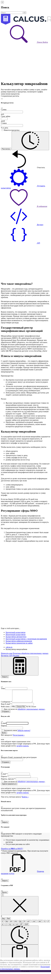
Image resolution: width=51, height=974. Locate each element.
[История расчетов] (30, 140)
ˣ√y (10, 924)
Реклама (16, 655)
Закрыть (5, 677)
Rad (8, 918)
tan (20, 921)
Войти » (25, 797)
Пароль (4, 726)
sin (11, 921)
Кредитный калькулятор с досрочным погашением (26, 639)
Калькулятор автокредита (16, 637)
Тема (3, 688)
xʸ (2, 924)
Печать (4, 892)
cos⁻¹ (34, 921)
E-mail (3, 723)
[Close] (2, 98)
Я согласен (25, 971)
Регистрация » (19, 735)
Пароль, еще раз (8, 779)
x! (2, 921)
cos (15, 921)
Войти (45, 42)
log (7, 921)
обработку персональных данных (31, 709)
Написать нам (6, 653)
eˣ (17, 924)
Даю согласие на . (24, 709)
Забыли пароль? (23, 730)
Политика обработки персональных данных (30, 653)
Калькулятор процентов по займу (19, 643)
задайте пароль (22, 746)
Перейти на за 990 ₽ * (12, 849)
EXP (26, 924)
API (10, 655)
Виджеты (5, 655)
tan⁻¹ (40, 921)
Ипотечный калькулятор (16, 635)
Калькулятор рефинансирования (19, 641)
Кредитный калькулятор (15, 632)
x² (48, 921)
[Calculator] (19, 666)
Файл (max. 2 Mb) (8, 707)
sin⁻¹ (28, 921)
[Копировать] (19, 953)
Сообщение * (6, 702)
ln (24, 921)
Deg (3, 918)
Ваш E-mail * (6, 704)
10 (21, 924)
